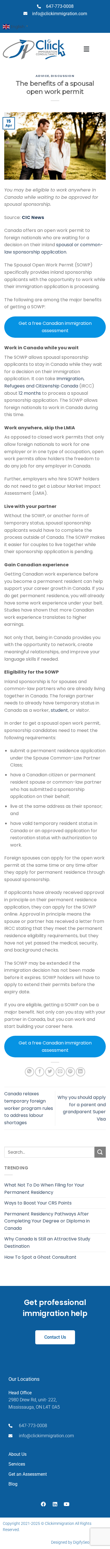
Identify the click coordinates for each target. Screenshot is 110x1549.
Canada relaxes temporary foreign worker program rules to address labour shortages (28, 1108)
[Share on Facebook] (39, 1071)
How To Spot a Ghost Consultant (40, 1257)
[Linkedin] (55, 1504)
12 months (30, 393)
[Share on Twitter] (49, 1071)
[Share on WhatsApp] (29, 1071)
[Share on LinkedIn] (80, 1071)
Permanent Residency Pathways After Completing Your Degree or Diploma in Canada (47, 1221)
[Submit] (100, 1152)
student (59, 710)
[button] (86, 49)
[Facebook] (43, 1504)
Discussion (62, 76)
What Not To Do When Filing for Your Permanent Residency (44, 1189)
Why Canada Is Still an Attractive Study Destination (47, 1242)
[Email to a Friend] (60, 1071)
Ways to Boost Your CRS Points (38, 1203)
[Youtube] (66, 1504)
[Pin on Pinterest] (70, 1071)
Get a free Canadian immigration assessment (55, 327)
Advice (42, 76)
